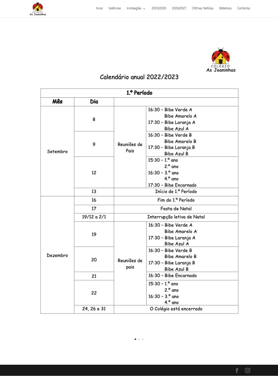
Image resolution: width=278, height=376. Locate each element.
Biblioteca (225, 9)
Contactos (243, 9)
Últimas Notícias (202, 9)
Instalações (134, 9)
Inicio (99, 9)
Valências (115, 9)
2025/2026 (159, 9)
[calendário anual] (139, 347)
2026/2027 (179, 9)
